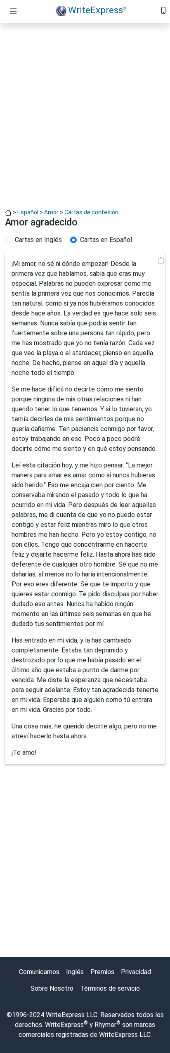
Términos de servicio (110, 988)
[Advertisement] (85, 115)
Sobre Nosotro (52, 988)
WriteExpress (97, 10)
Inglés (75, 972)
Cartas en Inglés (38, 240)
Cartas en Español (106, 240)
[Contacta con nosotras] (163, 10)
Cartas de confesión (91, 212)
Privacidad (136, 972)
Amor (51, 212)
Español (27, 212)
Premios (102, 972)
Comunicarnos (39, 972)
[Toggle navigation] (13, 11)
